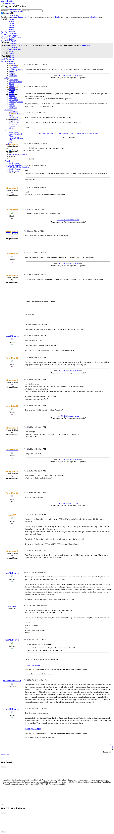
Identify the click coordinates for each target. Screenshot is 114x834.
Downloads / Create (16, 11)
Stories (11, 39)
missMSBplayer (12, 336)
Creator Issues (14, 171)
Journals (12, 126)
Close (3, 767)
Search (6, 144)
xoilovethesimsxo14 (12, 680)
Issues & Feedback (15, 134)
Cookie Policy (34, 788)
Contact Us (11, 788)
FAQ (10, 140)
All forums (12, 116)
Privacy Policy (22, 788)
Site (5, 130)
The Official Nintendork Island (68, 220)
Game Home (13, 15)
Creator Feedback (15, 169)
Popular (11, 21)
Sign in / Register (7, 1)
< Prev (110, 745)
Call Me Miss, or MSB (33, 665)
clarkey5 (12, 606)
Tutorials (12, 31)
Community (8, 110)
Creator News (14, 163)
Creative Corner (14, 120)
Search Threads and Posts (18, 155)
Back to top (5, 754)
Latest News (13, 132)
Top (4, 788)
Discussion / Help (15, 9)
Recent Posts (13, 112)
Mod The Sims (10, 3)
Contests (12, 41)
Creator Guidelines (15, 165)
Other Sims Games (15, 118)
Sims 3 (6, 45)
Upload (7, 161)
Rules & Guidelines (16, 138)
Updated (12, 23)
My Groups (13, 124)
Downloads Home (15, 17)
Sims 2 (6, 13)
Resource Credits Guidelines (19, 167)
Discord (11, 128)
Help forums (13, 35)
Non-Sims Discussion (16, 114)
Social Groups (14, 122)
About (11, 136)
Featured (12, 25)
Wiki (10, 142)
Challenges (13, 43)
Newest (11, 19)
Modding (12, 29)
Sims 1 (6, 7)
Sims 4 (6, 78)
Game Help (13, 33)
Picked (11, 27)
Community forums (16, 37)
